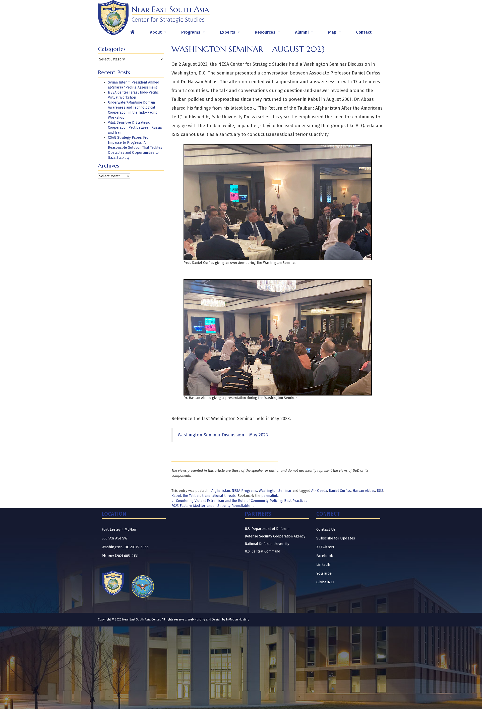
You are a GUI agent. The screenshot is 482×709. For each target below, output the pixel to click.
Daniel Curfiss (340, 491)
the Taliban (191, 496)
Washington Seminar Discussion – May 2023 (223, 435)
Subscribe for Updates (335, 538)
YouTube (324, 573)
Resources (268, 34)
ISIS (380, 491)
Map (335, 34)
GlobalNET (325, 582)
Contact (364, 32)
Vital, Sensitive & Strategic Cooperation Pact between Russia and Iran (135, 127)
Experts (231, 34)
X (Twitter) (325, 547)
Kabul (176, 496)
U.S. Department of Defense (267, 529)
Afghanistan (220, 491)
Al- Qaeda (319, 491)
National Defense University (267, 544)
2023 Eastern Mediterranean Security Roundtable (213, 506)
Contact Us (326, 529)
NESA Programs (244, 491)
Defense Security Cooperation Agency (275, 536)
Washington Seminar (275, 491)
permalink (269, 496)
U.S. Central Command (262, 551)
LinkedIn (324, 564)
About (159, 34)
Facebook (324, 556)
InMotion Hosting (237, 619)
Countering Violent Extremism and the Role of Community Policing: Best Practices (239, 501)
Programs (194, 34)
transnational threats (219, 496)
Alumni (305, 34)
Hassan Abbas (364, 491)
